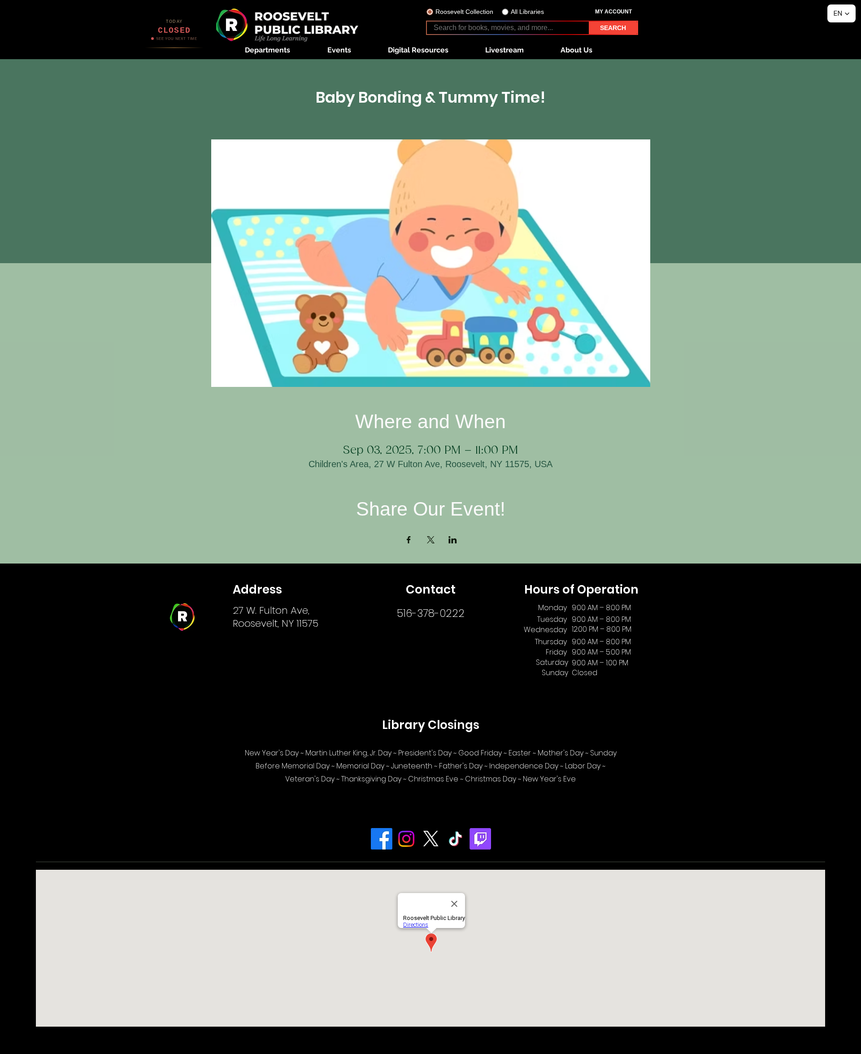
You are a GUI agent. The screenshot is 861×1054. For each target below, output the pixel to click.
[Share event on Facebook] (408, 539)
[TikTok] (455, 839)
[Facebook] (381, 839)
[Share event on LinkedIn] (452, 539)
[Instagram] (406, 839)
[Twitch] (480, 839)
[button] (267, 50)
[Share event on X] (430, 539)
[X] (431, 839)
